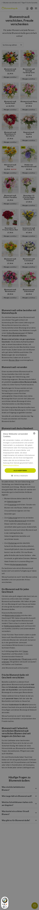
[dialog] (19, 455)
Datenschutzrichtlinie (11, 465)
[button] (19, 475)
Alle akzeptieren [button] (20, 470)
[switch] (5, 907)
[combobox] (34, 433)
